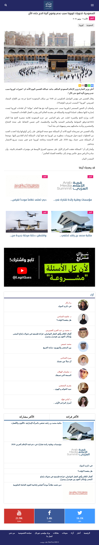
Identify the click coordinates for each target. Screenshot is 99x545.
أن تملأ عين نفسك (64, 361)
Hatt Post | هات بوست (47, 542)
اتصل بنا (49, 536)
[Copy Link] (80, 85)
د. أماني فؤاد (66, 399)
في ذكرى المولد (64, 306)
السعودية (90, 25)
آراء (92, 295)
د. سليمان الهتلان (64, 372)
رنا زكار (68, 303)
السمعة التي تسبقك (63, 375)
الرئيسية (87, 533)
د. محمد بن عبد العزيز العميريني (58, 330)
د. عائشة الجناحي (64, 317)
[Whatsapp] (89, 85)
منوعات (65, 533)
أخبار (92, 18)
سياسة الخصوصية (25, 533)
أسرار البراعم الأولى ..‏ (62, 403)
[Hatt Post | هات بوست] (48, 5)
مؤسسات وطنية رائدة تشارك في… (72, 200)
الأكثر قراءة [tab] (72, 416)
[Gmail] (83, 85)
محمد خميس (66, 344)
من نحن (12, 533)
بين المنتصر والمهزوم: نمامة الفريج (57, 348)
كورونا (81, 25)
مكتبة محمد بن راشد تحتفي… (76, 235)
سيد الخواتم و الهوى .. (62, 389)
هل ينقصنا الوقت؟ (64, 320)
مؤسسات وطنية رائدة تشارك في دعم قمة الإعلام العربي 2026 (36, 444)
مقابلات (56, 533)
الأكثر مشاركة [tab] (26, 416)
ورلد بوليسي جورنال (42, 533)
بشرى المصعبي (65, 386)
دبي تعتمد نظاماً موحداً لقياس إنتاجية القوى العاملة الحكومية (37, 485)
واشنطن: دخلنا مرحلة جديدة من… (28, 235)
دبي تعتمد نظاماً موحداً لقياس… (28, 200)
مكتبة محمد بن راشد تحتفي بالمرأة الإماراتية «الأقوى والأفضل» (36, 423)
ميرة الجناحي (65, 358)
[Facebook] (92, 85)
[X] (86, 85)
